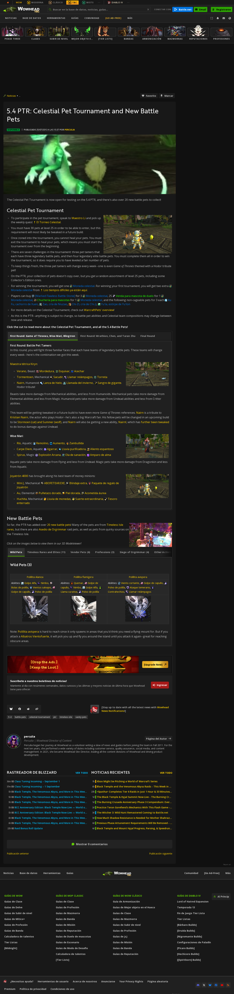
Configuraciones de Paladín (194, 942)
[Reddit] (28, 709)
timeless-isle (66, 717)
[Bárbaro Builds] (187, 924)
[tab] (43, 336)
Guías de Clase (13, 901)
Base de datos (32, 18)
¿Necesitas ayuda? (21, 981)
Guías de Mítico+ (14, 919)
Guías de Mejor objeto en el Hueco (134, 907)
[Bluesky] (11, 709)
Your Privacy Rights (131, 981)
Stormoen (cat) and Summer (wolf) (39, 422)
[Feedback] (223, 18)
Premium (9, 989)
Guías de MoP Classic (69, 895)
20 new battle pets (59, 525)
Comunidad (91, 18)
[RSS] (228, 985)
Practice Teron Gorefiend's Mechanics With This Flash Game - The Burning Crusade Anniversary (134, 807)
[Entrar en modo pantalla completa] (211, 18)
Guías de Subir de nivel (18, 913)
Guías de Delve (13, 907)
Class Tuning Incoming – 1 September (37, 786)
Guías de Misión (65, 924)
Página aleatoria (157, 981)
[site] (94, 709)
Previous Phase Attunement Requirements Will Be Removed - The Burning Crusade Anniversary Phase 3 (134, 823)
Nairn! (122, 422)
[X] (204, 985)
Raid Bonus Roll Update (29, 828)
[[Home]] (23, 9)
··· (99, 2)
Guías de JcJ (120, 936)
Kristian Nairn (19, 417)
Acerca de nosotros (85, 981)
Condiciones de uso (62, 989)
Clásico (58, 2)
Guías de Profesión (16, 924)
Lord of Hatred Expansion (192, 901)
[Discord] (198, 985)
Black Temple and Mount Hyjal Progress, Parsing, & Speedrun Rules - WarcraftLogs (134, 828)
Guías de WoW (13, 895)
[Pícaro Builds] (186, 948)
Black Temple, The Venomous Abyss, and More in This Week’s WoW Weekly (51, 802)
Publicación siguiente (160, 853)
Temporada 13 (186, 907)
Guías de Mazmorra (68, 913)
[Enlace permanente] (37, 709)
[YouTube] (222, 985)
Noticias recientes (110, 772)
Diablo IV (117, 2)
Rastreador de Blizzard (32, 772)
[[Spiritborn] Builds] (189, 959)
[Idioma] (229, 18)
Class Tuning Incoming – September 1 (37, 781)
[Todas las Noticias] (8, 3)
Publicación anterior (18, 853)
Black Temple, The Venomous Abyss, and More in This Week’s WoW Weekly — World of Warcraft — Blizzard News (51, 791)
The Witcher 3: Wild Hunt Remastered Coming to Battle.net (132, 812)
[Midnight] (10, 948)
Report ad (227, 864)
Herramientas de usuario (53, 981)
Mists (90, 2)
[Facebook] (19, 709)
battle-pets (20, 717)
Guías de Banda (13, 930)
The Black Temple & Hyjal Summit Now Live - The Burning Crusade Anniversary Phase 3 (134, 797)
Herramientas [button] (56, 18)
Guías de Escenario (67, 942)
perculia (70, 129)
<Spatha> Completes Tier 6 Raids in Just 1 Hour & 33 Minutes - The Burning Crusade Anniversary (134, 791)
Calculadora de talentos (19, 936)
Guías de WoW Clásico (127, 895)
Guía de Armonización (126, 901)
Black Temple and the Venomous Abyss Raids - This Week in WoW (134, 786)
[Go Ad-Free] (113, 18)
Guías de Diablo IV (189, 895)
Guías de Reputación (68, 930)
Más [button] (129, 18)
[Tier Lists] (62, 959)
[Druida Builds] (186, 930)
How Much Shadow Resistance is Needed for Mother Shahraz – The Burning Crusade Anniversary (134, 817)
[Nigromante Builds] (189, 936)
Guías (74, 18)
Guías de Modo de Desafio (72, 948)
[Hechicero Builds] (188, 954)
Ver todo (82, 772)
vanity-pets (81, 717)
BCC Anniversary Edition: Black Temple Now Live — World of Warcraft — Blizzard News (51, 807)
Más (228, 873)
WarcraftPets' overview (99, 310)
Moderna (37, 2)
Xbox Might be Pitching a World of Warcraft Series (127, 781)
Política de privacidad (33, 989)
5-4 (9, 717)
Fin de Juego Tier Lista (191, 913)
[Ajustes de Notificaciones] (217, 18)
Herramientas (51, 873)
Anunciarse (108, 981)
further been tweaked (155, 422)
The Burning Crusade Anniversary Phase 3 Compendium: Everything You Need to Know (134, 802)
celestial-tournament (39, 717)
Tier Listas (10, 942)
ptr (54, 717)
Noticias (11, 18)
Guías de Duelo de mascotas (73, 936)
